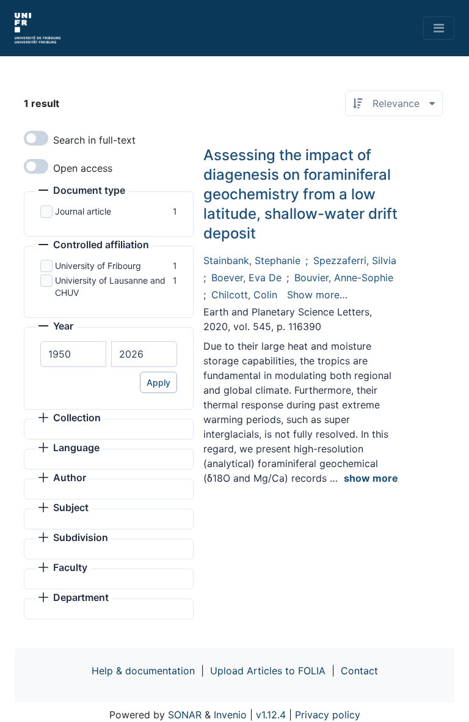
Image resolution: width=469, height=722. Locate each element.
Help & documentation (143, 671)
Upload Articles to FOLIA (267, 671)
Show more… (317, 295)
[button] (82, 191)
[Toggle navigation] (438, 28)
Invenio (230, 715)
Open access (82, 168)
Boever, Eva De (246, 277)
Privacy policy (327, 715)
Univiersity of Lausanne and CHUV (110, 286)
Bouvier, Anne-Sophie (343, 277)
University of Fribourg (98, 265)
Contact (359, 671)
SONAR (185, 715)
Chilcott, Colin (244, 295)
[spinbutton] (73, 354)
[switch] (36, 138)
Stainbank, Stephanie (251, 260)
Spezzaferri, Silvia (354, 260)
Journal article (83, 211)
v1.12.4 (271, 715)
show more (371, 478)
